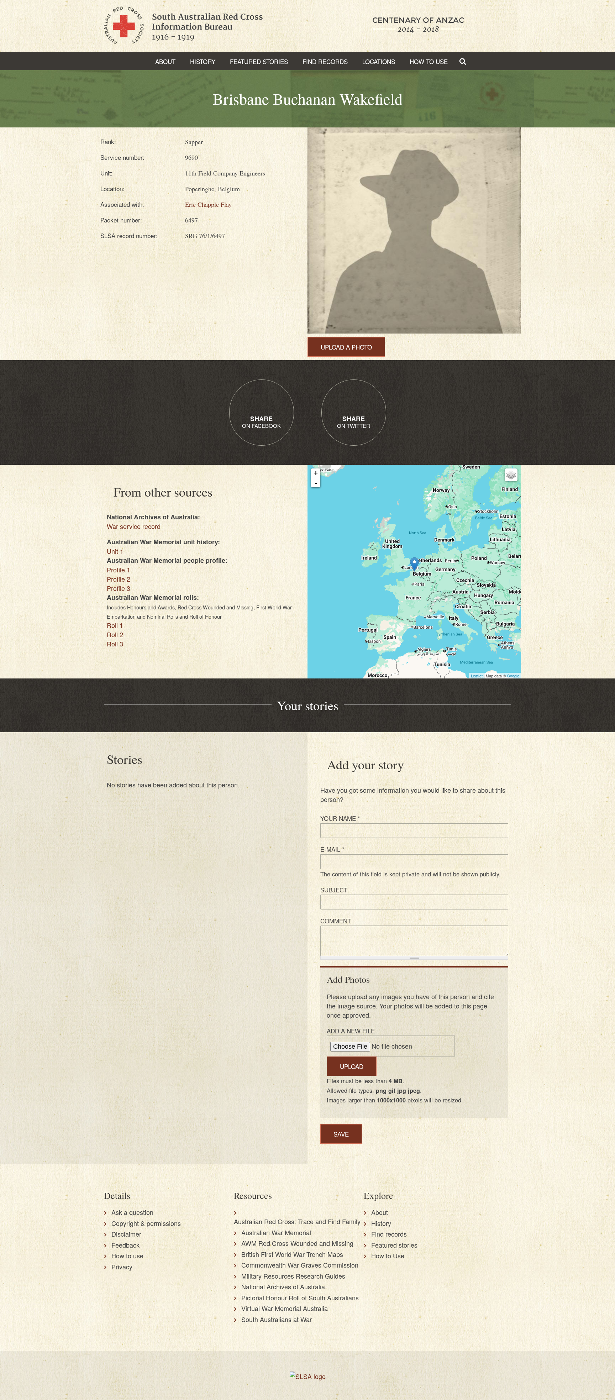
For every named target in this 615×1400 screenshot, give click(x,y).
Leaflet (477, 675)
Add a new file (351, 1030)
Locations (378, 61)
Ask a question (132, 1212)
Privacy (121, 1266)
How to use (127, 1255)
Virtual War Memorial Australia (284, 1308)
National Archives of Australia (283, 1286)
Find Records (325, 61)
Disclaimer (126, 1233)
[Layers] (511, 474)
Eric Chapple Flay (208, 204)
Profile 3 (118, 588)
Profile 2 (118, 578)
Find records (389, 1233)
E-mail (332, 849)
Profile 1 (118, 569)
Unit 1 (115, 551)
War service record (134, 526)
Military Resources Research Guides (293, 1275)
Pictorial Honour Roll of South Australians (300, 1297)
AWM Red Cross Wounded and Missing (297, 1243)
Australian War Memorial (276, 1232)
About (165, 61)
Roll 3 (115, 643)
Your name (340, 818)
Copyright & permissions (146, 1223)
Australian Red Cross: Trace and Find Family (297, 1221)
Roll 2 (115, 634)
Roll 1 (115, 625)
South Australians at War (276, 1319)
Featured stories (259, 61)
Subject (333, 889)
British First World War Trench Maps (292, 1254)
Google (513, 675)
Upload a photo (346, 346)
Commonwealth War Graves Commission (299, 1264)
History (202, 61)
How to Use (429, 61)
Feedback (125, 1244)
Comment (335, 920)
